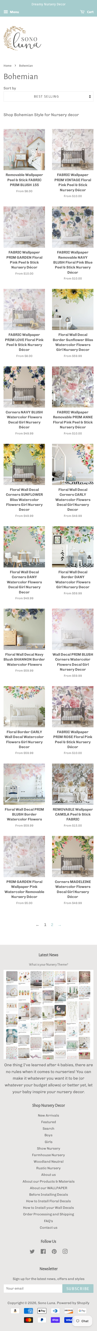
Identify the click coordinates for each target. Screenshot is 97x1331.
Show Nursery (48, 1148)
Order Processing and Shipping (48, 1214)
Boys (48, 1135)
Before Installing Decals (48, 1194)
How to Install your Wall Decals (48, 1208)
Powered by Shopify (73, 1303)
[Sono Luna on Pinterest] (54, 1252)
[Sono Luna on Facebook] (43, 1252)
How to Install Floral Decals (48, 1201)
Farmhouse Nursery (48, 1155)
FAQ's (48, 1221)
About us (48, 1175)
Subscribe (77, 1288)
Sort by (10, 88)
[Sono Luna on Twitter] (32, 1252)
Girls (49, 1142)
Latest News (48, 955)
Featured (48, 1122)
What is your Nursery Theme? (48, 964)
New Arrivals (48, 1115)
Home (8, 65)
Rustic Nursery (48, 1168)
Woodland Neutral (49, 1161)
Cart (89, 12)
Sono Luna (46, 1303)
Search (48, 1128)
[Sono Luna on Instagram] (65, 1252)
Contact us (48, 1227)
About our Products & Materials (49, 1181)
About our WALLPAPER (48, 1188)
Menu (14, 12)
